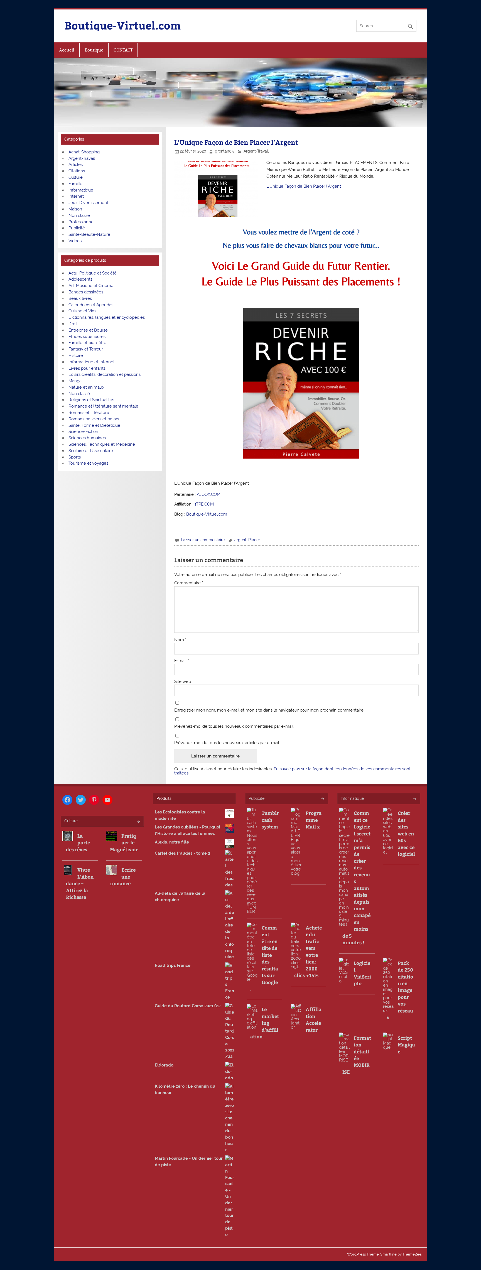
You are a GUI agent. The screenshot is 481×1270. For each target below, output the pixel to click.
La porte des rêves (78, 842)
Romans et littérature (88, 412)
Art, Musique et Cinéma (90, 285)
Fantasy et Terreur (85, 349)
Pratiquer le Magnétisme (124, 842)
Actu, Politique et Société (92, 273)
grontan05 (224, 151)
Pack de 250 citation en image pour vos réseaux (399, 990)
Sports (74, 457)
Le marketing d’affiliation (264, 1023)
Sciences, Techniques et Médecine (101, 444)
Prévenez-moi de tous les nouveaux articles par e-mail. (227, 743)
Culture (75, 177)
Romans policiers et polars (93, 418)
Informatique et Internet (91, 361)
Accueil (66, 50)
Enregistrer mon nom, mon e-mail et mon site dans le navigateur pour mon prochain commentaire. (269, 710)
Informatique (80, 190)
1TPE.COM (204, 504)
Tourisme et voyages (88, 463)
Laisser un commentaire (203, 540)
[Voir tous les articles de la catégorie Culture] (138, 821)
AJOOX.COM (208, 494)
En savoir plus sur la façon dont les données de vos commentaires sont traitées (292, 771)
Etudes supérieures (86, 336)
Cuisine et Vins (82, 310)
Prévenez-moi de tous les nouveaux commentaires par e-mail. (234, 726)
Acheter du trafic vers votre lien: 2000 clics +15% (308, 951)
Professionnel (81, 221)
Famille (75, 183)
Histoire (75, 355)
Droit (73, 323)
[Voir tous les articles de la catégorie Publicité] (322, 799)
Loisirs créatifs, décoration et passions (104, 374)
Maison (75, 209)
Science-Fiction (83, 431)
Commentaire (188, 583)
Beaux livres (80, 298)
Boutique (94, 50)
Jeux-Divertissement (88, 202)
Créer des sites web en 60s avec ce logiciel (406, 833)
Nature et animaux (86, 387)
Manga (75, 380)
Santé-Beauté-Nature (89, 234)
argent (240, 540)
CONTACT (123, 50)
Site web (182, 682)
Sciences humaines (87, 437)
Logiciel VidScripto (362, 973)
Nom (180, 640)
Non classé (79, 215)
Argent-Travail (256, 151)
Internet (76, 196)
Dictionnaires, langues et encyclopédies (106, 317)
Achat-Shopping (84, 152)
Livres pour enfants (86, 368)
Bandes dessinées (85, 292)
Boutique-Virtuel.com (123, 25)
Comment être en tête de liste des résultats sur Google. (264, 958)
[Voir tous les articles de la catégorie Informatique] (414, 799)
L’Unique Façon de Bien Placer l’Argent (303, 186)
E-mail (181, 661)
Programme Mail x (314, 820)
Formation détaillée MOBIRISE (356, 1054)
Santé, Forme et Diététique (94, 425)
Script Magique (406, 1044)
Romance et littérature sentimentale (103, 406)
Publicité (76, 228)
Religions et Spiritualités (91, 399)
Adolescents (80, 279)
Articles (75, 164)
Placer (254, 540)
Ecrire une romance (123, 876)
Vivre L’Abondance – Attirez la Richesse (80, 883)
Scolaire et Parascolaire (90, 450)
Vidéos (75, 240)
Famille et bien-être (87, 342)
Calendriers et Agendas (90, 304)
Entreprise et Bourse (88, 330)
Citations (76, 170)
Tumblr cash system (270, 820)
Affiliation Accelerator (314, 1019)
